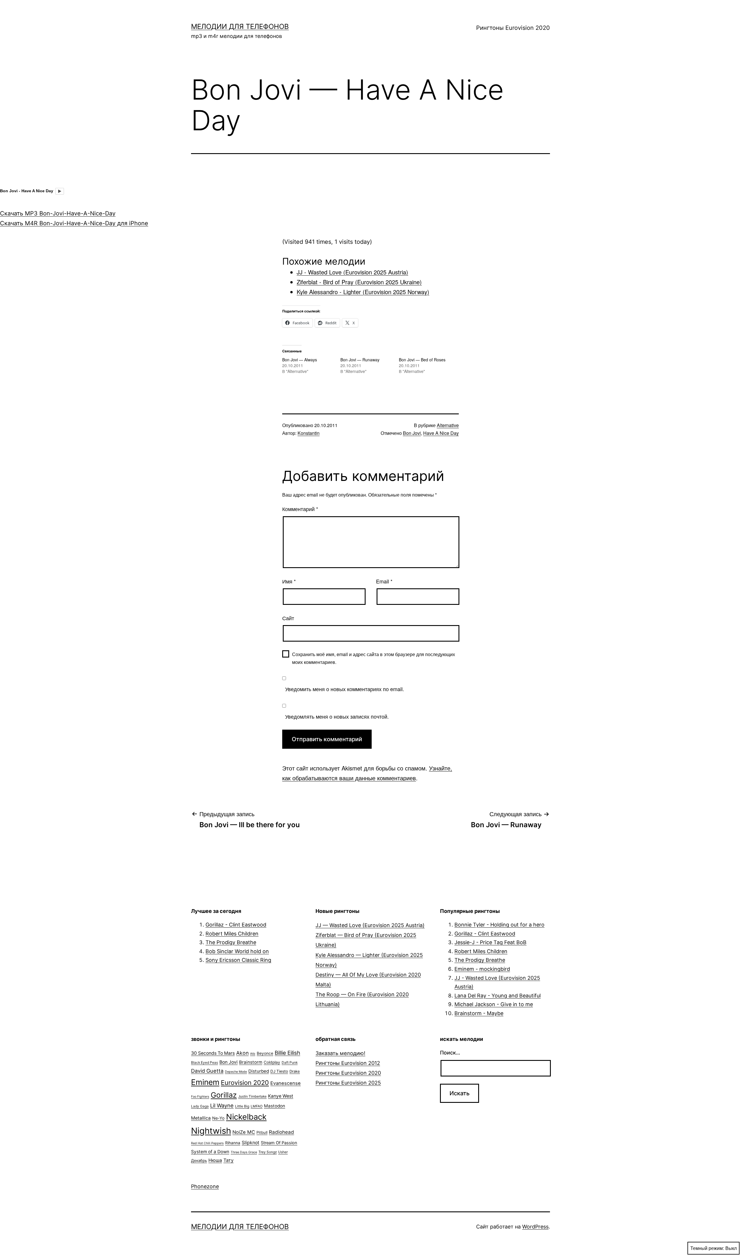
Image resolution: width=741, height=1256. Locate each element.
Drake (294, 1071)
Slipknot (250, 1142)
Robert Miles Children (232, 934)
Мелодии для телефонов (240, 26)
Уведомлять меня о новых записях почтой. (337, 716)
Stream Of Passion (279, 1142)
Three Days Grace (244, 1152)
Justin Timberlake (252, 1096)
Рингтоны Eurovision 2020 (513, 27)
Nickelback (246, 1117)
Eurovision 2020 (245, 1082)
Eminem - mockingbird (482, 969)
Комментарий (300, 508)
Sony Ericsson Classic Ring (238, 960)
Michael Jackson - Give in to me (493, 1004)
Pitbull (261, 1132)
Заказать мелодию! (340, 1053)
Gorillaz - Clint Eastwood (236, 925)
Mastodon (274, 1106)
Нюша (215, 1160)
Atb (252, 1054)
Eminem (205, 1082)
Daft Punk (290, 1062)
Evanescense (285, 1083)
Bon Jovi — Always (299, 359)
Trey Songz (267, 1152)
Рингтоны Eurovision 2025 (348, 1083)
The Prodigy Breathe (231, 942)
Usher (283, 1152)
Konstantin (309, 433)
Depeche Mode (236, 1072)
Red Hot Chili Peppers (207, 1143)
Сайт (288, 618)
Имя (289, 581)
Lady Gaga (200, 1106)
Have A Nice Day (441, 433)
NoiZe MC (243, 1132)
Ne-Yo (218, 1118)
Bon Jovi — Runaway (359, 359)
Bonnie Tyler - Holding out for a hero (499, 925)
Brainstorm (250, 1062)
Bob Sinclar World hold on (237, 951)
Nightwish (211, 1131)
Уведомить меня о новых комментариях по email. (344, 689)
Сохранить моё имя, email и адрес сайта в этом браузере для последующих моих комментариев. (373, 658)
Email (384, 581)
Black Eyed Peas (204, 1062)
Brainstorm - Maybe (478, 1013)
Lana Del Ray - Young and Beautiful (497, 996)
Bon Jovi (412, 433)
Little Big (242, 1106)
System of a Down (210, 1151)
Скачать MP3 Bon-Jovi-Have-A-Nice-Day (57, 213)
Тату (228, 1160)
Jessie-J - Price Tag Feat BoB (490, 942)
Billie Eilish (287, 1053)
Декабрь (199, 1160)
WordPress (535, 1227)
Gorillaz (224, 1094)
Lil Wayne (222, 1105)
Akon (242, 1053)
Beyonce (265, 1053)
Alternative (448, 425)
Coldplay (272, 1062)
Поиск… (450, 1053)
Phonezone (205, 1186)
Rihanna (232, 1142)
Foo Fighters (200, 1096)
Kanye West (280, 1096)
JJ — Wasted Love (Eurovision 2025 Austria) (370, 925)
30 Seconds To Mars (213, 1053)
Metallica (201, 1118)
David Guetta (207, 1071)
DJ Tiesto (279, 1071)
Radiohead (281, 1132)
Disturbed (258, 1071)
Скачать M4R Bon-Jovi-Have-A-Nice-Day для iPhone (74, 223)
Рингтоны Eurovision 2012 (348, 1063)
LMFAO (257, 1106)
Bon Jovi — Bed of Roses (422, 359)
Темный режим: (707, 1248)
